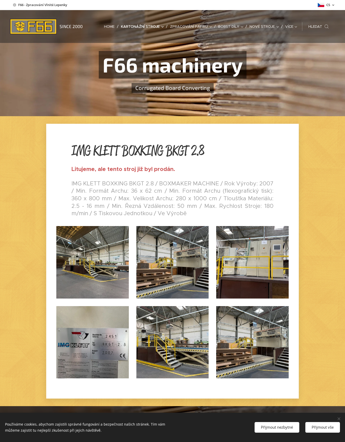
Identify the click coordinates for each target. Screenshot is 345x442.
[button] (318, 26)
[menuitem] (110, 26)
